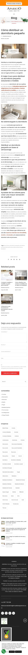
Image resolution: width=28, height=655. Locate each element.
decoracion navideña (17, 444)
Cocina (13, 428)
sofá (23, 500)
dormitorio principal (7, 468)
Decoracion (6, 245)
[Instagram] (6, 613)
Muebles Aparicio (7, 36)
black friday (5, 428)
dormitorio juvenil (18, 464)
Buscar (25, 381)
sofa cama (5, 500)
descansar (5, 452)
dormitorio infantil (7, 464)
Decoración (5, 397)
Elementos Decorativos (11, 247)
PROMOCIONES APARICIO (14, 4)
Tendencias (16, 504)
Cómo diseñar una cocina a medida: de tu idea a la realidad (21, 284)
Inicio (4, 21)
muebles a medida (7, 484)
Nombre (3, 344)
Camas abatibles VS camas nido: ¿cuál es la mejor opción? (16, 522)
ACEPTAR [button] (12, 651)
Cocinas (4, 394)
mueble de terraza (20, 480)
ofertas (14, 492)
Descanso (4, 399)
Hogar (3, 404)
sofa (18, 496)
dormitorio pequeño (14, 245)
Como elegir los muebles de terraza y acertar (15, 537)
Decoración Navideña (17, 448)
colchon (17, 436)
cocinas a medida (7, 436)
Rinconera (5, 496)
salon (12, 496)
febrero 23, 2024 (5, 38)
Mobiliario (3, 249)
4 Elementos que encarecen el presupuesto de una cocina (6, 308)
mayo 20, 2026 (4, 290)
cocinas (16, 432)
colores (22, 440)
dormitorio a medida (16, 460)
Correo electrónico (6, 351)
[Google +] (17, 259)
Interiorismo (19, 247)
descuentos (5, 456)
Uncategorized (5, 412)
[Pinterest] (14, 259)
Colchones (14, 440)
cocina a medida (7, 432)
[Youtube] (13, 613)
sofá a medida (6, 504)
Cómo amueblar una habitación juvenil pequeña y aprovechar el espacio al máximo (16, 530)
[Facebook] (8, 259)
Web (2, 358)
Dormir (20, 456)
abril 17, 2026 (18, 290)
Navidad (18, 488)
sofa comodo (14, 500)
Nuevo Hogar (6, 492)
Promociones (5, 410)
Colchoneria (5, 440)
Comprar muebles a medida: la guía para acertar (6, 284)
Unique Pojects (5, 415)
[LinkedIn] (20, 259)
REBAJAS (21, 492)
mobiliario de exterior (7, 480)
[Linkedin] (9, 613)
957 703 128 (6, 602)
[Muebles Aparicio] (14, 9)
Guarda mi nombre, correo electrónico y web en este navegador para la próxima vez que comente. (13, 367)
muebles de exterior (19, 484)
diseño (13, 456)
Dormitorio (5, 460)
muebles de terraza (7, 488)
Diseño (8, 21)
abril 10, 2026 (4, 315)
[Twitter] (11, 259)
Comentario (4, 332)
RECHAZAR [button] (18, 651)
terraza (4, 508)
